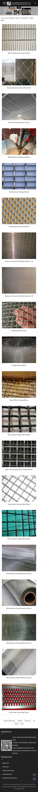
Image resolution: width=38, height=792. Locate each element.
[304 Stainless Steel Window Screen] (19, 592)
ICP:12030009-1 (31, 784)
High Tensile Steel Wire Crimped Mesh (19, 469)
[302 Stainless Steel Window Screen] (19, 627)
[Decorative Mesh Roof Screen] (19, 107)
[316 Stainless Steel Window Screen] (19, 558)
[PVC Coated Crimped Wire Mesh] (19, 523)
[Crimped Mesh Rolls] (19, 349)
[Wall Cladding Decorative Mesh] (19, 37)
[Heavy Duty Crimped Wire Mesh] (19, 419)
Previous (28, 721)
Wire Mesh (6, 767)
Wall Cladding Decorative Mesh (19, 53)
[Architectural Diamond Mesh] (19, 211)
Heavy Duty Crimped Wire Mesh (19, 435)
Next (16, 724)
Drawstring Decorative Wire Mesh (19, 88)
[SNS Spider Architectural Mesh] (19, 141)
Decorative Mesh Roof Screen (19, 122)
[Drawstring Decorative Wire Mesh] (19, 72)
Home (17, 18)
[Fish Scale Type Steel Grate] (19, 697)
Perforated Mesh (7, 774)
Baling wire (6, 763)
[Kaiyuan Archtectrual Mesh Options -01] (19, 245)
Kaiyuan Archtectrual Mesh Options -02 (19, 296)
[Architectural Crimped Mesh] (19, 176)
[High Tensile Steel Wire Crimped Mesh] (19, 454)
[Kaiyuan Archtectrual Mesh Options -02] (19, 280)
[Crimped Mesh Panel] (19, 315)
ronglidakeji (9, 786)
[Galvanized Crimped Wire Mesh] (19, 488)
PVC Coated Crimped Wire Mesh (18, 539)
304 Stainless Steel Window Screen (19, 608)
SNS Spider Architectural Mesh (19, 157)
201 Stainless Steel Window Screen (19, 678)
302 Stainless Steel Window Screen (19, 643)
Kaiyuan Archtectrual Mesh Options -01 (19, 261)
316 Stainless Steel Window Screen (19, 573)
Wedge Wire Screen (8, 770)
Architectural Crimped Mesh (19, 192)
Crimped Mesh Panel (19, 330)
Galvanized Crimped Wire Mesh (19, 504)
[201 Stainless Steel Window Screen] (19, 662)
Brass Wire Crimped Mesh (19, 400)
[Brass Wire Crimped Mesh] (19, 384)
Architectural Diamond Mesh (19, 226)
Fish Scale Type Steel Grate (19, 712)
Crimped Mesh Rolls (19, 365)
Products (25, 18)
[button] (17, 14)
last (22, 724)
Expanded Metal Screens (10, 778)
